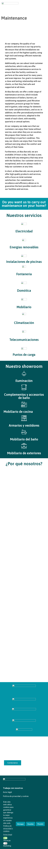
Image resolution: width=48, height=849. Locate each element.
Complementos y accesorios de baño (24, 396)
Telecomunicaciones (24, 340)
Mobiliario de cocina (18, 411)
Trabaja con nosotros (13, 788)
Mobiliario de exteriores (24, 453)
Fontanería (24, 274)
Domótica (24, 290)
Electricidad (24, 231)
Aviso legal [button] (7, 834)
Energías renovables (24, 247)
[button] (44, 4)
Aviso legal (7, 792)
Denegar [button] (20, 824)
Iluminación (24, 381)
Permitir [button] (40, 824)
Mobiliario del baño (24, 439)
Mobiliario (24, 307)
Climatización (24, 323)
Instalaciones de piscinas (24, 261)
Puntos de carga (24, 354)
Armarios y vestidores (24, 425)
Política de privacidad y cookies (16, 796)
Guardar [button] (30, 824)
